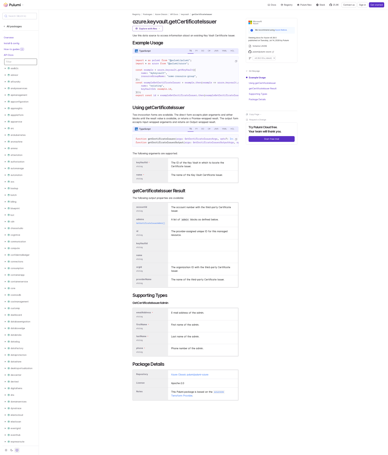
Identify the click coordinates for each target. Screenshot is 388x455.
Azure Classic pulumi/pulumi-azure (189, 374)
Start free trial (271, 139)
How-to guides (13, 49)
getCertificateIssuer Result (263, 88)
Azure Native (281, 30)
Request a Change (257, 120)
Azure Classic (161, 14)
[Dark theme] (11, 450)
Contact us (349, 4)
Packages (147, 14)
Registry (288, 4)
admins (140, 219)
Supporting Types (258, 94)
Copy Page (254, 114)
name (139, 174)
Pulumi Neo (306, 4)
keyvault (185, 14)
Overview (9, 37)
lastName (141, 336)
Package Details (257, 99)
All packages (14, 26)
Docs (273, 4)
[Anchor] (219, 21)
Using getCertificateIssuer (262, 83)
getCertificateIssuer (202, 14)
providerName (143, 279)
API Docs (8, 55)
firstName (141, 324)
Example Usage (257, 77)
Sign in (362, 4)
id (137, 231)
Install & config (11, 43)
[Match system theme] (17, 450)
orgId (139, 267)
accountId (141, 207)
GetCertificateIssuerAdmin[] (150, 223)
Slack (322, 4)
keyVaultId (142, 162)
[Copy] (236, 61)
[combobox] (19, 16)
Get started (376, 4)
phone (139, 348)
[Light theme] (6, 450)
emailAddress (143, 312)
